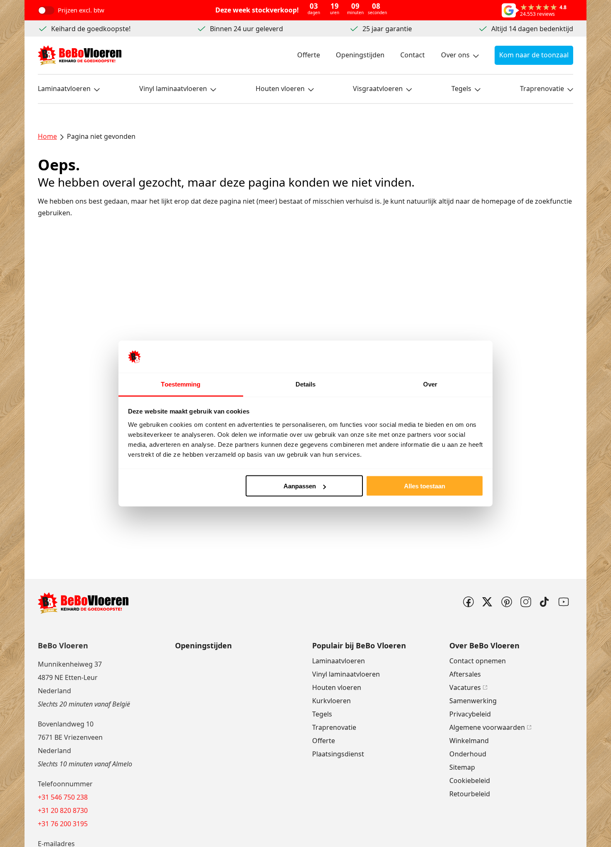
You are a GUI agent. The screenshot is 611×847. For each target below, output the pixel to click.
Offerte (308, 54)
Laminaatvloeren (64, 88)
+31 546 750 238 (63, 797)
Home (47, 136)
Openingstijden (360, 54)
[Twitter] (487, 601)
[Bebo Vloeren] (79, 55)
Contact (412, 54)
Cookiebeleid (469, 780)
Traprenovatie (542, 88)
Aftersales (465, 674)
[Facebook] (468, 601)
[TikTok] (544, 601)
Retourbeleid (469, 793)
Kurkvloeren (331, 700)
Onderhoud (467, 753)
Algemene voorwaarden (487, 727)
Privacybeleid (470, 714)
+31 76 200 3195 (63, 823)
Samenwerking (473, 700)
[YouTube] (563, 601)
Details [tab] (306, 383)
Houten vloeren (280, 88)
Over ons (455, 54)
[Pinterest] (506, 601)
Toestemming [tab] (180, 383)
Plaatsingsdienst (338, 753)
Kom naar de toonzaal (534, 54)
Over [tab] (430, 383)
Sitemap (462, 767)
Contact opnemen (477, 660)
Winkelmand (469, 740)
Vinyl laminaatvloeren (173, 88)
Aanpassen (299, 486)
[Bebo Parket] (525, 601)
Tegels (461, 88)
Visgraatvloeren (378, 88)
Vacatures (465, 687)
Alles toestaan (424, 486)
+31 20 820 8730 (63, 810)
